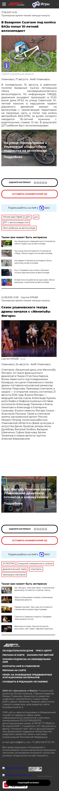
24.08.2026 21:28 (9, 297)
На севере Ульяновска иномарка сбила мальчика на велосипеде (33, 261)
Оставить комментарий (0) (29, 194)
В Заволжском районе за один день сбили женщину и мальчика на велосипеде (34, 281)
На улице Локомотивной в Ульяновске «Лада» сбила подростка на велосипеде (25, 146)
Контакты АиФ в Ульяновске (21, 666)
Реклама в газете (13, 655)
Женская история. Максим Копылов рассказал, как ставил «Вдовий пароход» (33, 627)
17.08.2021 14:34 (9, 12)
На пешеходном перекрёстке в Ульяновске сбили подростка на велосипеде (34, 242)
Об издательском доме (17, 650)
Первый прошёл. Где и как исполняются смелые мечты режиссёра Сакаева (33, 608)
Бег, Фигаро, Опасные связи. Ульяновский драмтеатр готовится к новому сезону (27, 493)
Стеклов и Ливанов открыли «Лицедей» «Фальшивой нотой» (33, 618)
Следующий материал (28, 783)
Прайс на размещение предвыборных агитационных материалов (27, 676)
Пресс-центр (44, 650)
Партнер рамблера (44, 776)
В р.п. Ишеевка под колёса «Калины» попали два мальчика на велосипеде (31, 271)
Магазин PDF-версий (40, 655)
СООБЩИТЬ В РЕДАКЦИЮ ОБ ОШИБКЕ (25, 681)
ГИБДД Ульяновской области (17, 73)
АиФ (22, 358)
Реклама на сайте (14, 670)
